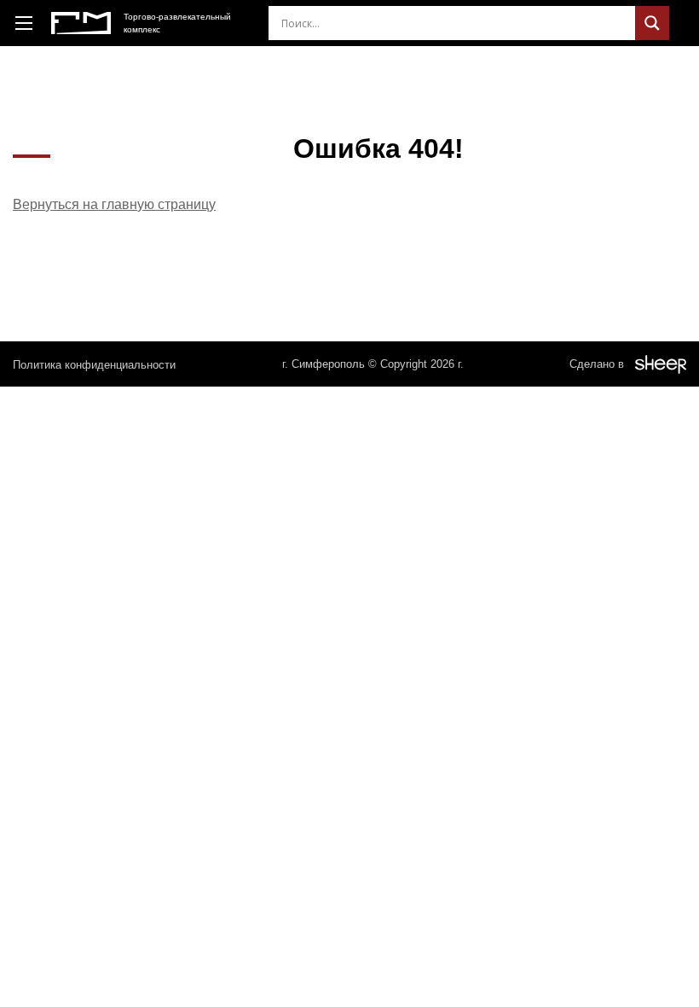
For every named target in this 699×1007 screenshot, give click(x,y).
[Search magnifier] (652, 23)
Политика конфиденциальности (94, 364)
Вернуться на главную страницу (114, 204)
